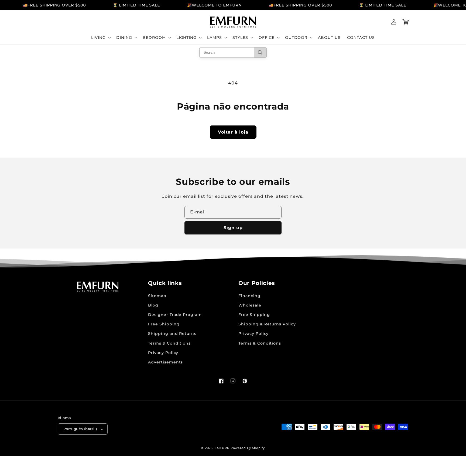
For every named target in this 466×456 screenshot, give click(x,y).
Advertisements (165, 362)
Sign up (233, 227)
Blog (153, 305)
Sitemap (157, 295)
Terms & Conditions (169, 343)
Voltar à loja (233, 132)
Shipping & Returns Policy (267, 324)
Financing (249, 295)
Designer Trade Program (175, 314)
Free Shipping (163, 324)
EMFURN (222, 448)
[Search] (260, 52)
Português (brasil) (80, 429)
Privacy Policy (163, 352)
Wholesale (249, 305)
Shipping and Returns (172, 333)
